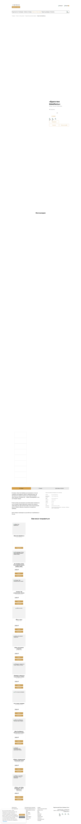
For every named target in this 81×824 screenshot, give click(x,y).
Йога (38, 811)
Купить (18, 573)
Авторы (30, 11)
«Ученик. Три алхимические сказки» (18, 592)
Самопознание (40, 816)
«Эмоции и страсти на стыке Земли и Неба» (19, 676)
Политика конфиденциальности (30, 808)
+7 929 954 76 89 (60, 809)
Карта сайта (27, 819)
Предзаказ (54, 121)
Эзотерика (39, 820)
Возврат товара (27, 812)
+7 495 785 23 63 (16, 5)
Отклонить (22, 817)
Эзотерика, (63, 507)
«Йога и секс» (19, 619)
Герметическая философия (30, 15)
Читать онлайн (64, 125)
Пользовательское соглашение (30, 807)
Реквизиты (26, 815)
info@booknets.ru (66, 811)
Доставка (26, 811)
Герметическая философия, (56, 507)
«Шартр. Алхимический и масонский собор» (19, 760)
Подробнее (18, 547)
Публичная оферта (28, 816)
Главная (13, 15)
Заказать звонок (16, 7)
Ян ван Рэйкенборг (57, 106)
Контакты (52, 11)
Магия (39, 812)
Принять (22, 814)
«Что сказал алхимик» (19, 703)
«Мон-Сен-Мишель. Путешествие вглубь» (19, 732)
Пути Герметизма (15, 808)
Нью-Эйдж (39, 815)
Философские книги (41, 819)
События (26, 11)
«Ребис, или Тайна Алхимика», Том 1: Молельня (19, 788)
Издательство (14, 807)
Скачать (54, 125)
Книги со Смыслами (20, 15)
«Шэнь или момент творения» (19, 648)
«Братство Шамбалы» (19, 535)
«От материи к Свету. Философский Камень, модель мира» (19, 565)
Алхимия (39, 807)
